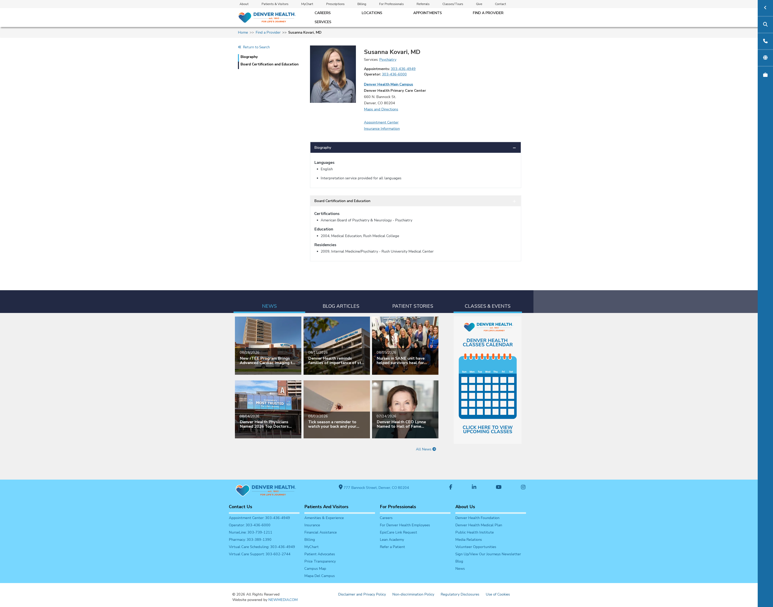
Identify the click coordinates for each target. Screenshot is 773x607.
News (460, 568)
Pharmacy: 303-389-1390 (250, 539)
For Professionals (391, 4)
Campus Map (315, 568)
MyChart (307, 4)
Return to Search (255, 47)
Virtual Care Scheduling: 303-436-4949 (262, 546)
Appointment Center (381, 122)
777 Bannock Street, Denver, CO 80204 (376, 487)
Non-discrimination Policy (413, 594)
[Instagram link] (523, 487)
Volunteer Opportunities (475, 546)
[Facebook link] (450, 487)
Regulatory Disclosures (460, 594)
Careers (323, 12)
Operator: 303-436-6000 (250, 525)
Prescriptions (335, 4)
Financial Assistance (320, 532)
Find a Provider (488, 12)
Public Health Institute (474, 532)
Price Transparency (320, 561)
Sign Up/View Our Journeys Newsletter (488, 554)
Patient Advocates (319, 554)
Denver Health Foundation (477, 517)
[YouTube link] (498, 487)
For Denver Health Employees (405, 525)
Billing (361, 4)
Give (479, 4)
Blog (459, 561)
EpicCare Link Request (398, 532)
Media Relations (468, 539)
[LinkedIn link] (474, 487)
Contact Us (240, 507)
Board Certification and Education (342, 200)
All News (424, 449)
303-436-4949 (403, 68)
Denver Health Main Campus (388, 84)
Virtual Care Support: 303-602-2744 (259, 554)
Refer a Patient (392, 546)
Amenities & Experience (324, 517)
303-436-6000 (394, 74)
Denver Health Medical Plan (478, 525)
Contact (500, 4)
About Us (465, 507)
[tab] (269, 301)
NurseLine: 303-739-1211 (250, 532)
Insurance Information (382, 128)
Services (323, 22)
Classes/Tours (452, 4)
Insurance (312, 525)
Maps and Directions (381, 109)
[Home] (267, 17)
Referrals (423, 4)
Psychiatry (387, 59)
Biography (322, 147)
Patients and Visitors (326, 507)
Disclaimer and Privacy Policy (362, 594)
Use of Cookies (498, 594)
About (244, 4)
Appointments (427, 12)
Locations (372, 12)
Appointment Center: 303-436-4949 (259, 517)
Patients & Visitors (274, 4)
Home (243, 32)
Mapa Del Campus (319, 575)
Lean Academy (392, 539)
